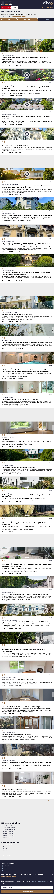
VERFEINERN (46, 19)
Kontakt (6, 870)
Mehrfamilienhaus (7, 844)
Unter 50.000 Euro (7, 825)
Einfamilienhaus (7, 855)
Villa (4, 853)
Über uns (6, 866)
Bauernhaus (6, 847)
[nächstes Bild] (52, 45)
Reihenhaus (6, 851)
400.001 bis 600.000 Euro (9, 836)
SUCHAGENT (8, 19)
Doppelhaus (6, 849)
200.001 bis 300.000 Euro (9, 831)
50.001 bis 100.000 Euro (9, 827)
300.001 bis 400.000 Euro (9, 834)
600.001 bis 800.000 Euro (9, 838)
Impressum (7, 868)
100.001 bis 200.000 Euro (9, 829)
